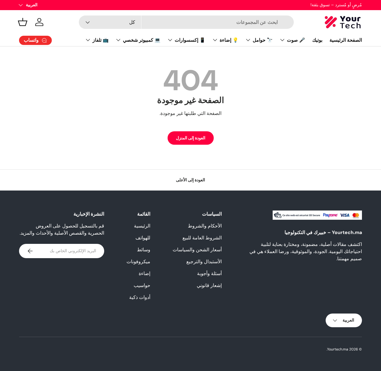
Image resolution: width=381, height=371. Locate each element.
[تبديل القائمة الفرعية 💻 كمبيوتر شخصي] (118, 39)
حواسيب (142, 285)
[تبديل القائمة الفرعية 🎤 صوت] (282, 39)
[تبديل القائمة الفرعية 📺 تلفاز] (87, 39)
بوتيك (317, 40)
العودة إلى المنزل (190, 138)
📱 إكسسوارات (190, 40)
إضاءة (144, 273)
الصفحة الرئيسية (346, 40)
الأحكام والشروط (205, 226)
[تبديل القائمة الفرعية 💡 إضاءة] (214, 39)
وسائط (143, 250)
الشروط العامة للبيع (202, 238)
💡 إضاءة (229, 40)
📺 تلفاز (101, 40)
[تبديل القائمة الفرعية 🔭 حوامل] (248, 39)
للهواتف (142, 238)
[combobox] (186, 22)
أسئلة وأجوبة (209, 273)
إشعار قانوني (209, 285)
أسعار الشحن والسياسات (197, 250)
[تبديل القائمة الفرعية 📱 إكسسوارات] (170, 39)
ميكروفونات (138, 261)
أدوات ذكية (139, 297)
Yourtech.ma (337, 349)
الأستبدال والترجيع (204, 261)
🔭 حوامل (263, 40)
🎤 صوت (296, 40)
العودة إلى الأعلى (190, 180)
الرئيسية (142, 226)
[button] (22, 22)
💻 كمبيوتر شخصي (141, 40)
